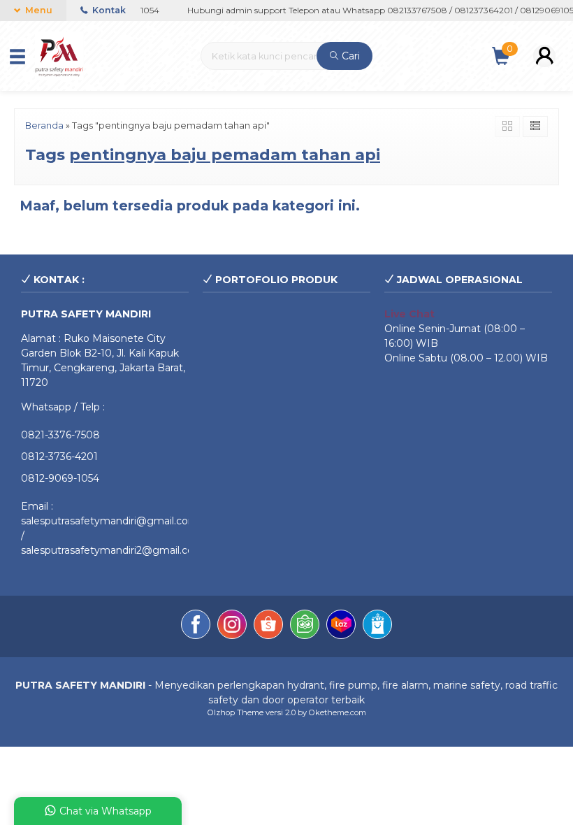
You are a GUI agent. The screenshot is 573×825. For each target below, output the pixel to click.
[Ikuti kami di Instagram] (232, 626)
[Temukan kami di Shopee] (268, 626)
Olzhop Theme (235, 712)
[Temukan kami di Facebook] (195, 626)
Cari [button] (349, 56)
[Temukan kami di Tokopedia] (304, 626)
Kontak (108, 10)
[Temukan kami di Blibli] (377, 626)
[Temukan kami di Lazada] (341, 626)
